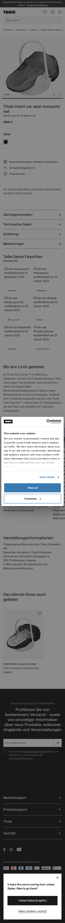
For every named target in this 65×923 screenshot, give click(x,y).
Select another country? (32, 911)
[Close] (58, 878)
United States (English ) (32, 900)
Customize (30, 498)
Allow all (33, 487)
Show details (47, 477)
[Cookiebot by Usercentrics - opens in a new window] (46, 421)
